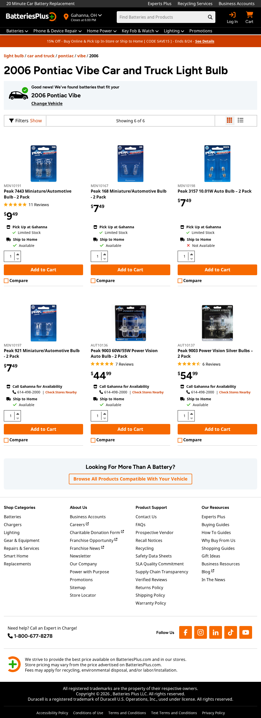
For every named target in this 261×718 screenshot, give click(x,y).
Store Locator (83, 595)
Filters (22, 120)
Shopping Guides (218, 548)
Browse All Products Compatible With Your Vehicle (130, 479)
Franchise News (85, 548)
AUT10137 (186, 345)
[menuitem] (17, 31)
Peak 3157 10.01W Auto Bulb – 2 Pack (215, 191)
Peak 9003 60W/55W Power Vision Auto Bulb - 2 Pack (124, 353)
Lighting (12, 532)
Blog (206, 572)
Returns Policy (149, 587)
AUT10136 (99, 345)
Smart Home (16, 556)
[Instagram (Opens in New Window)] (200, 632)
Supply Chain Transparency (162, 572)
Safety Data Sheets (154, 556)
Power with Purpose (89, 572)
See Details (204, 41)
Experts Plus (160, 3)
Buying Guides (215, 524)
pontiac (66, 56)
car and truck (41, 56)
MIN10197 (12, 345)
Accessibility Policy (52, 712)
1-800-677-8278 (33, 636)
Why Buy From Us (219, 540)
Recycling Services (195, 3)
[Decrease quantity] (18, 258)
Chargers (13, 524)
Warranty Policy (151, 603)
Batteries (12, 517)
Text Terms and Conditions (174, 712)
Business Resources (221, 564)
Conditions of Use (88, 712)
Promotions (81, 579)
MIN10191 (12, 185)
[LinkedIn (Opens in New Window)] (215, 632)
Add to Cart (43, 270)
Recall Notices (149, 540)
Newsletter (80, 556)
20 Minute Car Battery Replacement (40, 3)
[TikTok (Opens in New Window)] (230, 632)
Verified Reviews (151, 579)
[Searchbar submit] (210, 17)
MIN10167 (99, 185)
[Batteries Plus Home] (32, 17)
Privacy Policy (213, 712)
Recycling (145, 548)
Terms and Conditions (127, 712)
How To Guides (216, 532)
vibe (81, 56)
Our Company (83, 564)
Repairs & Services (21, 548)
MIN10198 (186, 185)
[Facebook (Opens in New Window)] (185, 632)
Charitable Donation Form (95, 532)
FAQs (141, 524)
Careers (78, 524)
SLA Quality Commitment (160, 564)
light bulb (14, 56)
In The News (213, 579)
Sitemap (78, 587)
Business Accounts (237, 3)
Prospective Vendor (155, 532)
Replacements (17, 564)
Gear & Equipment (22, 540)
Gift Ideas (211, 556)
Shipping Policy (150, 595)
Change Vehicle (46, 103)
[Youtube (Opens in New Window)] (245, 632)
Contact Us (146, 517)
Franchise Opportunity (92, 540)
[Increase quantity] (18, 254)
